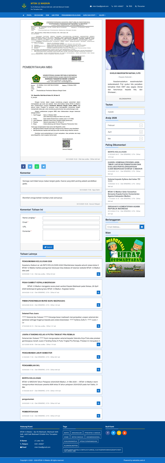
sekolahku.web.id (139, 460)
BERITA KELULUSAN (31, 378)
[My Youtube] (125, 250)
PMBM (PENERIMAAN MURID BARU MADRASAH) (43, 301)
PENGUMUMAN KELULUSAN (71, 15)
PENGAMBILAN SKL (31, 365)
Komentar (27, 231)
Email (25, 222)
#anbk (66, 437)
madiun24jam (77, 433)
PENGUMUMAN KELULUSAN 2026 (37, 261)
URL (24, 226)
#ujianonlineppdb (71, 445)
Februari (124, 125)
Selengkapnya (125, 99)
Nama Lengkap (29, 217)
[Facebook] (108, 433)
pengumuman (28, 399)
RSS (130, 6)
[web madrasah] (125, 270)
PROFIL (29, 15)
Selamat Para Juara (30, 313)
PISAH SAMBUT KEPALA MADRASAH (38, 282)
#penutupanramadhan (88, 441)
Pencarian (141, 6)
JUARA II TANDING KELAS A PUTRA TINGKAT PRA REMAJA (48, 334)
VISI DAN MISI (38, 15)
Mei (124, 138)
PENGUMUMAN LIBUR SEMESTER (37, 353)
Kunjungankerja (70, 441)
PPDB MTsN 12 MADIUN (92, 433)
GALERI (101, 15)
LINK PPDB (55, 15)
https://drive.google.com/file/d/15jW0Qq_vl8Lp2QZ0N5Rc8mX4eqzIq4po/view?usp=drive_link (92, 450)
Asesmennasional (93, 437)
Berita (66, 433)
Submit (49, 247)
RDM (47, 15)
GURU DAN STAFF (89, 15)
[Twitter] (114, 433)
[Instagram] (119, 433)
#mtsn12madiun (77, 437)
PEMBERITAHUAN (30, 411)
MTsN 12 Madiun (44, 460)
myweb (111, 111)
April (124, 132)
